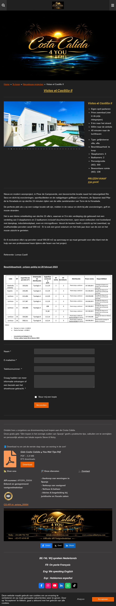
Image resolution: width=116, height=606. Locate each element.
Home (7, 84)
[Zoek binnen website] (3, 5)
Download (27, 464)
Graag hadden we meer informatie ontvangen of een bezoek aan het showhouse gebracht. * (15, 383)
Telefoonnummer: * (13, 369)
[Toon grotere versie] (58, 525)
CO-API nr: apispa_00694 (16, 504)
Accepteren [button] (103, 599)
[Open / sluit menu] (112, 5)
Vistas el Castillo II (55, 84)
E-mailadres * (10, 360)
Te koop (16, 84)
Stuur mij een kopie (47, 397)
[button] (81, 104)
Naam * (7, 351)
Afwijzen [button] (80, 599)
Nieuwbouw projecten (33, 84)
